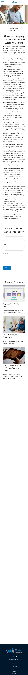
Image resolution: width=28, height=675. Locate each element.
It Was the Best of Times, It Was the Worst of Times (13, 368)
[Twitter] (14, 657)
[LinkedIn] (17, 657)
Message (5, 253)
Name (4, 235)
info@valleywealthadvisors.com (14, 659)
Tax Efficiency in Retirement (10, 336)
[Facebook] (11, 657)
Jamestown (14, 671)
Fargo (14, 668)
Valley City (14, 666)
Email (4, 244)
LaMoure (14, 673)
